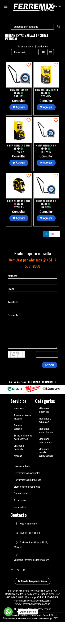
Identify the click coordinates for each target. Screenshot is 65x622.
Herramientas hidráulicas (27, 479)
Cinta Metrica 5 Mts (19, 145)
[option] (14, 389)
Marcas (18, 456)
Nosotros (19, 408)
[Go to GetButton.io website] (8, 618)
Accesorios (20, 500)
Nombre (13, 276)
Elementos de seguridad (27, 486)
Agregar (20, 107)
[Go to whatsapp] (8, 611)
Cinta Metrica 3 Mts (46, 90)
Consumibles (21, 493)
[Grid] (43, 52)
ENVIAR (49, 365)
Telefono (13, 302)
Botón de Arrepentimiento (32, 581)
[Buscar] (58, 27)
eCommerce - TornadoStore (43, 615)
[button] (55, 6)
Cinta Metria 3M (19, 90)
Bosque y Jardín (22, 466)
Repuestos (20, 507)
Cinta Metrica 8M (46, 201)
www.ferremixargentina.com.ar (32, 604)
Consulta (13, 315)
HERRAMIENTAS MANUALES (21, 35)
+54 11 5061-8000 (29, 533)
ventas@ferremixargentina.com (32, 600)
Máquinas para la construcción (46, 452)
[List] (50, 52)
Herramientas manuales (27, 473)
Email (11, 289)
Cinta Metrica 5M (46, 145)
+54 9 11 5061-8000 (48, 597)
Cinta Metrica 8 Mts (19, 201)
